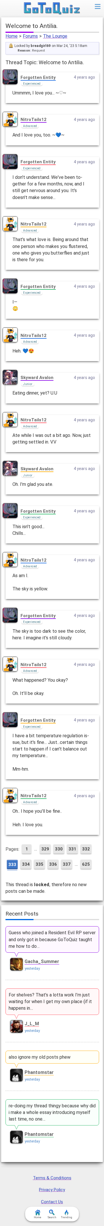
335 (39, 864)
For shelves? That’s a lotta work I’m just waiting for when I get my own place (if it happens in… (50, 1001)
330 (59, 849)
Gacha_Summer (42, 961)
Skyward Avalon (37, 377)
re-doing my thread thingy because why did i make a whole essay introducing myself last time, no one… (52, 1112)
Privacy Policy (52, 1189)
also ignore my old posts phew (39, 1057)
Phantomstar (39, 1072)
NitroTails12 (34, 119)
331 (72, 849)
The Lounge (55, 36)
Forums (30, 36)
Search (52, 1217)
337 (66, 864)
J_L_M (32, 1023)
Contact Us (52, 1201)
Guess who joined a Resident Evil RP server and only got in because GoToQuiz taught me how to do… (52, 939)
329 (45, 849)
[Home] (52, 8)
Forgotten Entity (38, 77)
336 (53, 864)
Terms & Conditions (52, 1177)
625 (86, 864)
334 (26, 864)
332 (86, 849)
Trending (66, 1217)
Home (11, 36)
